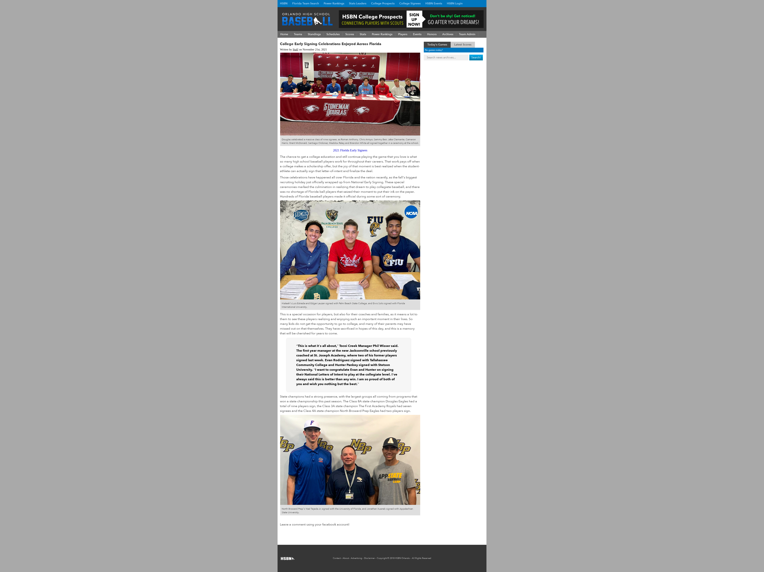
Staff (295, 49)
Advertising (356, 558)
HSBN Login (455, 3)
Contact (337, 558)
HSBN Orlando (402, 558)
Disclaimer (369, 558)
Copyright (382, 558)
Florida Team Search (305, 3)
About (346, 558)
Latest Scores (462, 44)
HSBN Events (433, 3)
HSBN (283, 3)
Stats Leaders (357, 3)
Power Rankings (334, 3)
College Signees (410, 3)
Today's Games (437, 44)
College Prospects (383, 3)
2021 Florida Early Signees (350, 150)
